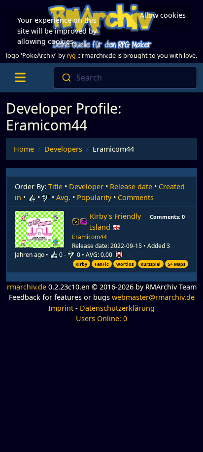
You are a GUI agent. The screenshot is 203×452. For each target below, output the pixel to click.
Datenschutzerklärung (117, 308)
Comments (136, 197)
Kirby (81, 264)
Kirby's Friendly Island (115, 221)
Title (55, 186)
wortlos (125, 264)
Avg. (63, 197)
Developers (63, 149)
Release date (131, 186)
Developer (86, 186)
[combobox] (125, 77)
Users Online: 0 (101, 318)
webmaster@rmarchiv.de (153, 297)
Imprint (60, 308)
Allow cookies (163, 15)
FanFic (102, 264)
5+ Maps (176, 264)
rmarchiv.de (26, 286)
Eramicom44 (89, 237)
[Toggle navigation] (20, 77)
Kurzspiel (150, 264)
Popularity (94, 197)
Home (24, 149)
